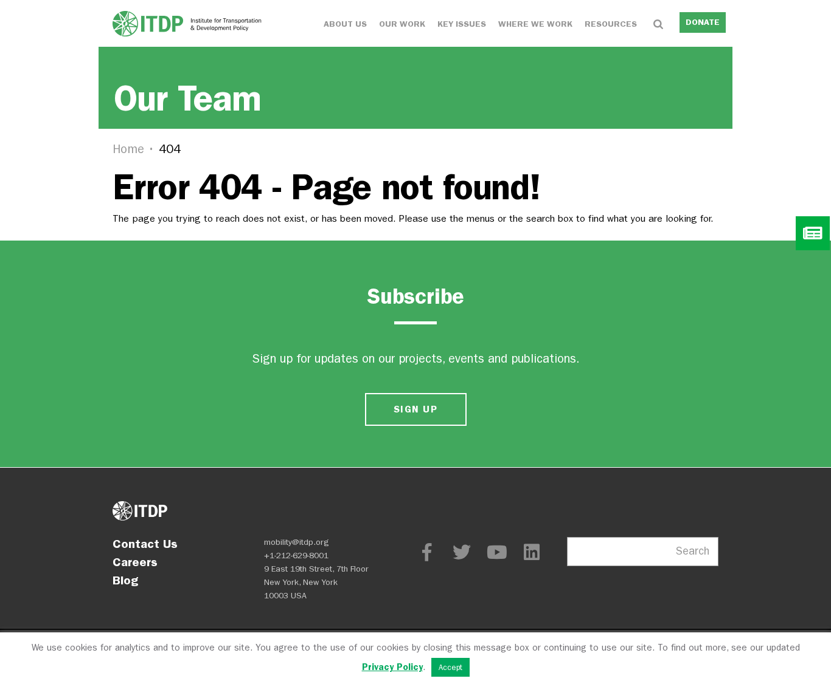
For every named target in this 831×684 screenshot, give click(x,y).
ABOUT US (345, 24)
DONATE (703, 22)
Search (692, 551)
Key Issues (461, 24)
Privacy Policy (392, 667)
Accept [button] (450, 667)
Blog (125, 580)
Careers (135, 562)
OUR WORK (402, 24)
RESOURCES (611, 24)
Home (128, 149)
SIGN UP (415, 409)
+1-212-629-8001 (296, 555)
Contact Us (145, 543)
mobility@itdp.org (296, 542)
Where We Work (535, 24)
